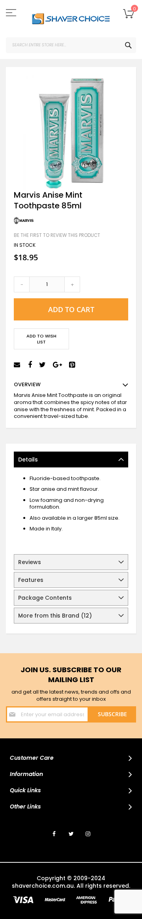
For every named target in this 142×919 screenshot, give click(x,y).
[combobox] (71, 45)
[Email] (18, 365)
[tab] (71, 459)
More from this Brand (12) (55, 616)
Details (28, 459)
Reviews (29, 562)
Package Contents (45, 598)
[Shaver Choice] (71, 18)
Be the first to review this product (57, 235)
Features (30, 580)
